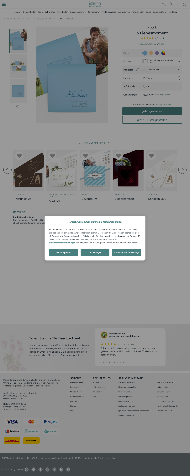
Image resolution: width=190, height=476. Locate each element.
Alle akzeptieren (63, 252)
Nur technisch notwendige (126, 252)
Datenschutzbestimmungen (62, 242)
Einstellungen (95, 252)
